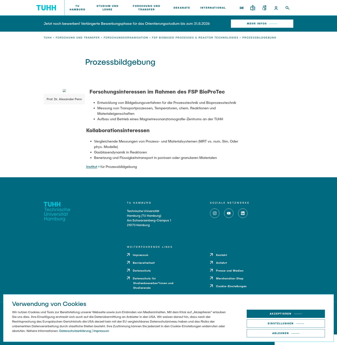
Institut (91, 166)
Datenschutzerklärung (75, 331)
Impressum (101, 331)
